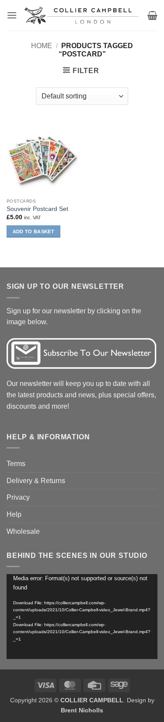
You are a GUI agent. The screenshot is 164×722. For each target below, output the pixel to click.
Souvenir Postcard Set (37, 209)
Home (41, 45)
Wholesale (23, 531)
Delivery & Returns (36, 480)
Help (14, 514)
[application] (82, 616)
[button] (12, 15)
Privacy (18, 497)
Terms (16, 463)
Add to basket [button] (33, 231)
